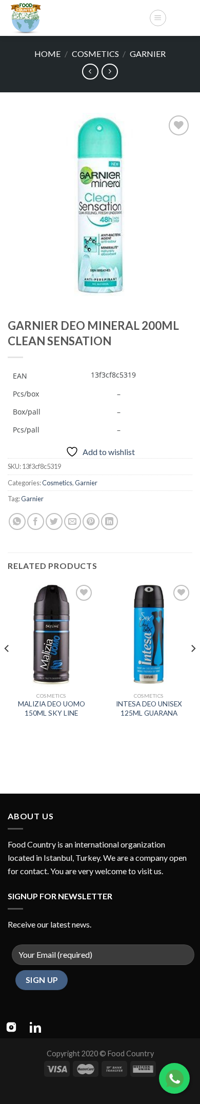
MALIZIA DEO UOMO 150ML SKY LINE (51, 708)
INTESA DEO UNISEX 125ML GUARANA (149, 708)
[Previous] (7, 669)
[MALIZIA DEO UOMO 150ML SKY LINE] (51, 634)
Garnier (148, 53)
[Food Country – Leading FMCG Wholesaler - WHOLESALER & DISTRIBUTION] (74, 18)
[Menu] (158, 18)
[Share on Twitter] (54, 521)
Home (47, 53)
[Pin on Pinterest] (91, 521)
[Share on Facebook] (35, 521)
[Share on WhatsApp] (17, 521)
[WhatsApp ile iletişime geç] (174, 1078)
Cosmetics (95, 53)
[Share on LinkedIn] (109, 521)
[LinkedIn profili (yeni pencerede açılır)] (35, 1027)
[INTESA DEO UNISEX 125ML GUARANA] (148, 634)
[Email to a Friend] (72, 521)
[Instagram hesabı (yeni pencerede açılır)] (11, 1027)
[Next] (193, 669)
